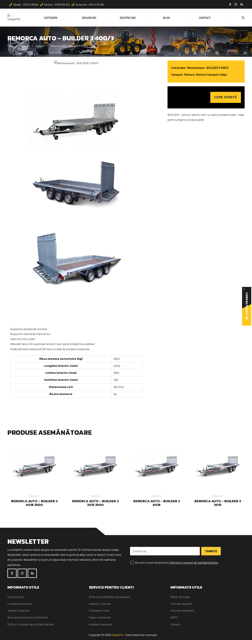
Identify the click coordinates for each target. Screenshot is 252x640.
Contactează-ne (247, 306)
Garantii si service (100, 603)
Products (24, 45)
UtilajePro (117, 634)
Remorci (39, 45)
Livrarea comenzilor (19, 603)
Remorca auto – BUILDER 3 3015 (217, 503)
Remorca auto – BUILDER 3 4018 (156, 503)
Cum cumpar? (15, 597)
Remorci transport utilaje (211, 74)
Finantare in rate (99, 610)
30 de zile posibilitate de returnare (109, 597)
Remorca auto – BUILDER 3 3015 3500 (95, 503)
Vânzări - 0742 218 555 (25, 4)
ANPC (174, 617)
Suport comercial (99, 617)
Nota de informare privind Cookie (27, 617)
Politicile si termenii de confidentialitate (193, 562)
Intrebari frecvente (100, 624)
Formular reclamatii (182, 610)
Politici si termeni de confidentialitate (30, 624)
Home (10, 45)
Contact (175, 624)
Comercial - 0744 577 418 (89, 4)
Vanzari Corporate (18, 610)
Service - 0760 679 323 (57, 4)
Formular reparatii (181, 603)
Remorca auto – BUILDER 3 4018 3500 (34, 503)
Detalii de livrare (180, 597)
